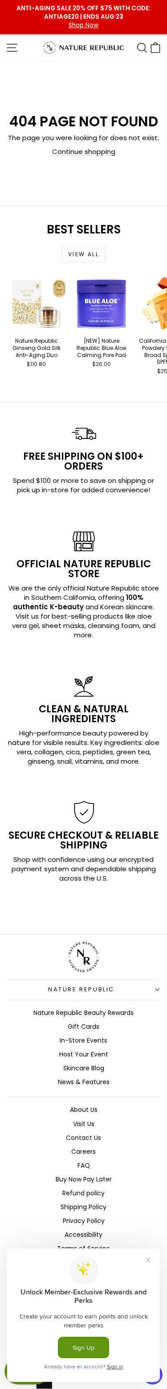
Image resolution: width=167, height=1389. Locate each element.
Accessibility (83, 1234)
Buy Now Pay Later (84, 1179)
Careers (83, 1151)
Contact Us (83, 1137)
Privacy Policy (84, 1220)
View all (83, 254)
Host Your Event (83, 1054)
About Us (84, 1109)
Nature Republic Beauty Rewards (83, 1012)
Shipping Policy (83, 1206)
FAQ (83, 1165)
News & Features (84, 1081)
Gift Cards (83, 1026)
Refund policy (83, 1193)
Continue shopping (83, 151)
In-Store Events (83, 1040)
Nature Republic (81, 989)
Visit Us (83, 1123)
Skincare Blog (83, 1068)
